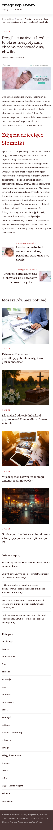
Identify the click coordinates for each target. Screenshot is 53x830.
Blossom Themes (9, 822)
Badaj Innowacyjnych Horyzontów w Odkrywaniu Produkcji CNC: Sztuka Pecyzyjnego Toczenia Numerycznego (24, 618)
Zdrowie (6, 793)
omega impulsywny (18, 5)
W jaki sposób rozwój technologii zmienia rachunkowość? (23, 478)
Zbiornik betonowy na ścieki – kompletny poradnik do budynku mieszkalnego (25, 576)
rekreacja (6, 740)
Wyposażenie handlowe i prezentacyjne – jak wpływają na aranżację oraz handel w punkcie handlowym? (23, 604)
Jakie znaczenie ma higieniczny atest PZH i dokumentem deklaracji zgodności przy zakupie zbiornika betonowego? (24, 588)
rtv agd (5, 747)
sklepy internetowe (11, 755)
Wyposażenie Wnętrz (12, 785)
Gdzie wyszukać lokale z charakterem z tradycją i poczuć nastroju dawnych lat (26, 538)
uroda (5, 770)
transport (6, 762)
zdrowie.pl (7, 800)
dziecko (6, 671)
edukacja (6, 679)
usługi (6, 32)
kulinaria (6, 694)
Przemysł (6, 717)
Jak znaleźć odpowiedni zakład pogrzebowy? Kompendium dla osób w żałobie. (25, 419)
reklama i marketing (12, 732)
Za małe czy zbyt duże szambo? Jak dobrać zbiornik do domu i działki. (26, 564)
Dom (4, 664)
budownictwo (8, 656)
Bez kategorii (8, 641)
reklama (6, 724)
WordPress (37, 822)
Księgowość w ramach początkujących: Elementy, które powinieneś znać (23, 358)
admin (5, 57)
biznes (5, 648)
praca (5, 709)
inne (4, 686)
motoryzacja (8, 702)
